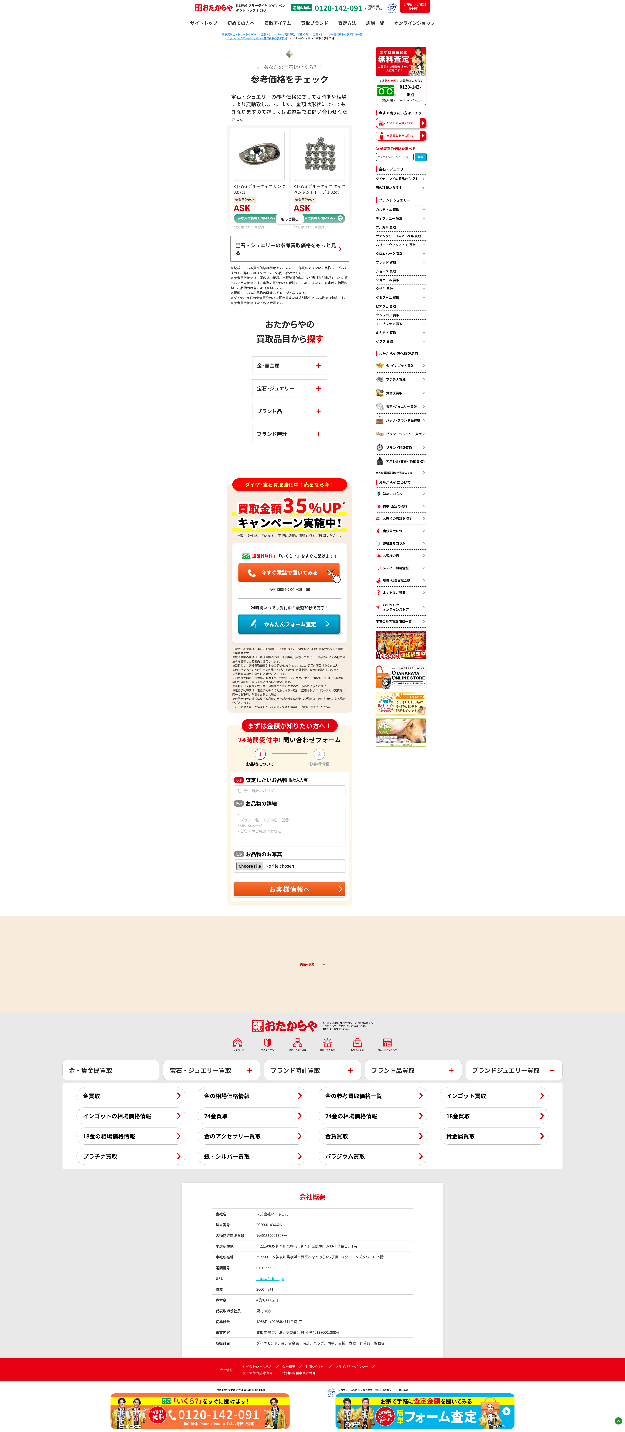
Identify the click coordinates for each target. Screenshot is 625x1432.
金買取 (91, 1096)
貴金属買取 (394, 393)
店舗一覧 (375, 23)
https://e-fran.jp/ (270, 1278)
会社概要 (289, 1367)
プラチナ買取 (396, 379)
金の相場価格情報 (227, 1096)
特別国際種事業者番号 (299, 1373)
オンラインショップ (414, 23)
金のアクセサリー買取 (232, 1136)
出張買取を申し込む (400, 136)
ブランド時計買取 (399, 447)
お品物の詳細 (256, 803)
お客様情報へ (289, 889)
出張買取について (396, 530)
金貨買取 (336, 1136)
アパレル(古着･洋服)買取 (404, 461)
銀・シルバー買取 (227, 1156)
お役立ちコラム (394, 543)
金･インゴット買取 (400, 365)
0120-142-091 (338, 7)
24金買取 (216, 1116)
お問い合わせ (315, 1367)
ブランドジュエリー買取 (404, 434)
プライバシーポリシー (351, 1367)
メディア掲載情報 (396, 568)
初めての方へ (241, 23)
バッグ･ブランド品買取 (403, 420)
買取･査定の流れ (395, 506)
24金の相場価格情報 (351, 1116)
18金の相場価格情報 (109, 1136)
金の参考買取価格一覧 (353, 1096)
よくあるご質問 (394, 592)
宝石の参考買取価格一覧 (394, 621)
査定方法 (347, 23)
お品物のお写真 (259, 854)
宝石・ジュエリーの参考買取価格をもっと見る (286, 248)
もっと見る (290, 219)
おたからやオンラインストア (396, 607)
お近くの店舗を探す (400, 123)
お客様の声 (391, 555)
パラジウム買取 (345, 1156)
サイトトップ (203, 23)
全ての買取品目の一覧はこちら (394, 472)
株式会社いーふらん (257, 1367)
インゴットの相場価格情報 (117, 1116)
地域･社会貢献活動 (396, 580)
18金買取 (458, 1116)
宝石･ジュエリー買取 (401, 406)
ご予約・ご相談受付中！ (415, 6)
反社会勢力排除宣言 (258, 1373)
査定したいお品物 (272, 780)
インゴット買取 (466, 1096)
